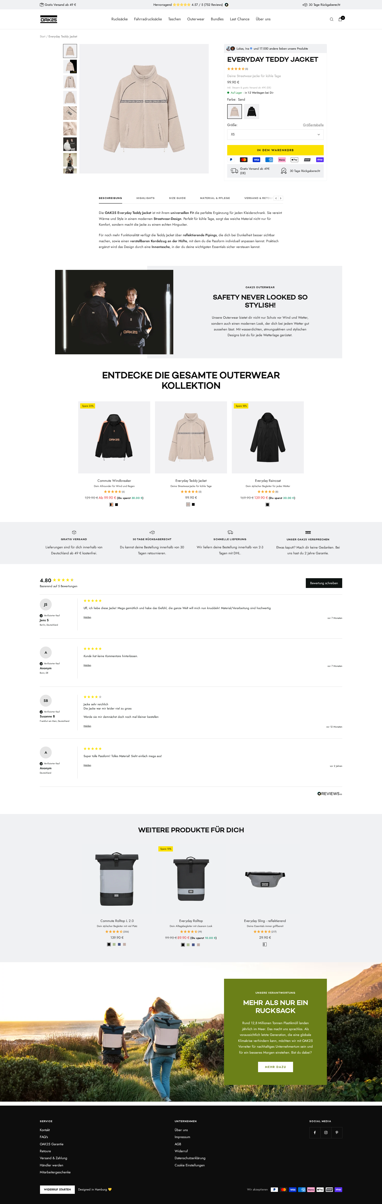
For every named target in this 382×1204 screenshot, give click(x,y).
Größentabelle (313, 124)
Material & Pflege (215, 198)
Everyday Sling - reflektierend (265, 920)
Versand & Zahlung (53, 1158)
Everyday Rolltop (191, 920)
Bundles (217, 19)
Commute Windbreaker (114, 480)
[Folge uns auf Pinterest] (336, 1132)
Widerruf (181, 1151)
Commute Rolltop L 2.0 (117, 920)
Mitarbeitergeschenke (55, 1172)
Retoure (45, 1151)
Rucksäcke (119, 19)
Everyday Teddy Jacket (191, 480)
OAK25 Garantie (51, 1144)
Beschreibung (110, 198)
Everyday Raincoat (268, 480)
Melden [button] (87, 617)
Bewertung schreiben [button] (324, 583)
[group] (61, 580)
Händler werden (51, 1165)
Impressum (182, 1136)
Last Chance (239, 19)
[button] (70, 51)
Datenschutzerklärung (190, 1158)
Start (42, 36)
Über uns (263, 19)
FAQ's (44, 1136)
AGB (178, 1144)
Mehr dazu (275, 1067)
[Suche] (331, 19)
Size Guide (177, 198)
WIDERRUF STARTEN (57, 1189)
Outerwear (196, 19)
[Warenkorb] (340, 19)
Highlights (145, 198)
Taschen (174, 19)
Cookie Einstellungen (190, 1165)
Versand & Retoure (260, 198)
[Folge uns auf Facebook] (314, 1132)
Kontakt (45, 1130)
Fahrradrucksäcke (148, 19)
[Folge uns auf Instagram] (325, 1132)
